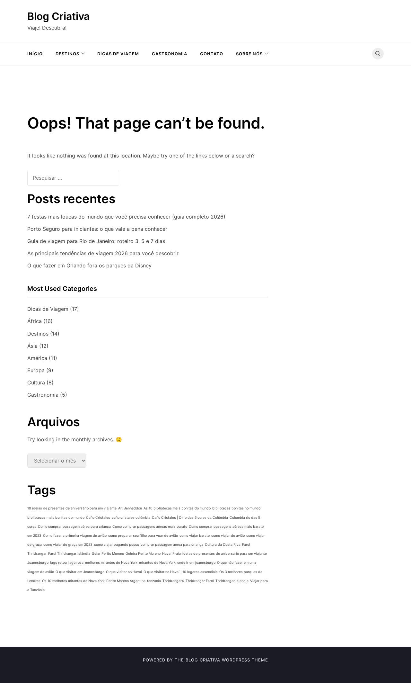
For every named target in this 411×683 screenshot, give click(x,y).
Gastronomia (169, 53)
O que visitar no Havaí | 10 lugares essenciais (181, 572)
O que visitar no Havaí (124, 572)
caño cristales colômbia (131, 518)
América (37, 358)
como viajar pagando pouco (116, 545)
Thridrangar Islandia (232, 581)
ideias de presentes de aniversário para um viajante (224, 554)
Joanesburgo (37, 563)
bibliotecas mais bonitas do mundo (55, 518)
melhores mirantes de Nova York (111, 563)
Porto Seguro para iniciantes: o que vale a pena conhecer (97, 229)
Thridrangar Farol (200, 581)
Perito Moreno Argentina (125, 581)
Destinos (67, 53)
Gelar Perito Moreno (108, 554)
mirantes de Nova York (157, 563)
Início (35, 53)
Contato (211, 53)
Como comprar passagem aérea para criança (74, 527)
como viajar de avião (228, 536)
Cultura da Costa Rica (222, 545)
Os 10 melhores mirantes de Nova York (73, 581)
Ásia (32, 346)
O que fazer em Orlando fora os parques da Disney (89, 265)
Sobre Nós (249, 53)
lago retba (58, 563)
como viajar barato (194, 536)
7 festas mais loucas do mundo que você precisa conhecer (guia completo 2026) (126, 216)
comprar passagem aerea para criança (172, 545)
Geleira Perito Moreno (143, 554)
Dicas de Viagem (118, 53)
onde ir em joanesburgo (196, 563)
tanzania (154, 581)
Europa (36, 370)
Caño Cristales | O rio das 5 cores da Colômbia (190, 518)
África (34, 321)
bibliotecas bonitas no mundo (236, 508)
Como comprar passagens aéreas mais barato (149, 527)
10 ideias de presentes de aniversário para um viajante (72, 508)
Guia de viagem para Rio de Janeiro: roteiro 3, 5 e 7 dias (96, 241)
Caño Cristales (98, 518)
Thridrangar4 (173, 581)
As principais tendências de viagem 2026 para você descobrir (103, 253)
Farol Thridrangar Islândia (69, 554)
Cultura (36, 382)
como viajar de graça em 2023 (67, 545)
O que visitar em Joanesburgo (80, 572)
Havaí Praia (171, 554)
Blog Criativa (58, 16)
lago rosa (75, 563)
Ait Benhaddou (130, 508)
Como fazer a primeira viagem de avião (75, 536)
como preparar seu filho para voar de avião (143, 536)
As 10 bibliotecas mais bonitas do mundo (177, 508)
